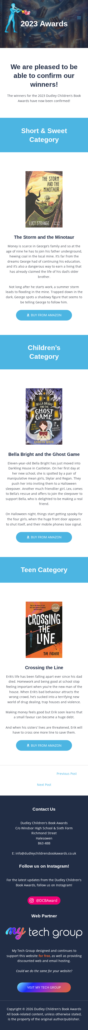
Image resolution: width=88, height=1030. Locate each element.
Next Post (44, 784)
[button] (44, 987)
